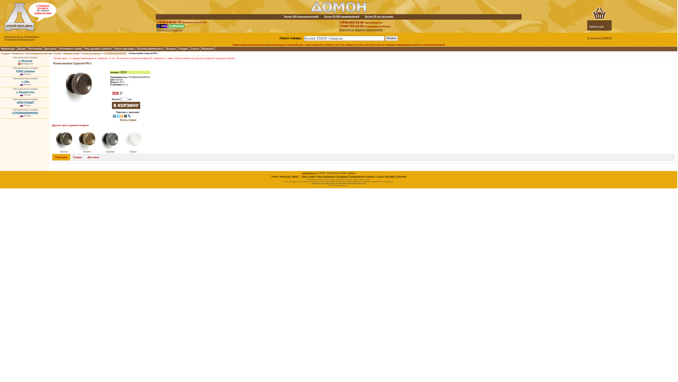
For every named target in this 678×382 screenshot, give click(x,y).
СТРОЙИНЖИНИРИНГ (115, 53)
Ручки (58, 53)
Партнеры (401, 176)
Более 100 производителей (301, 16)
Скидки (183, 48)
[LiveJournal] (129, 116)
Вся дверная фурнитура (39, 53)
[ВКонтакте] (114, 116)
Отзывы (171, 48)
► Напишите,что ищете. (43, 6)
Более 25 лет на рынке (379, 16)
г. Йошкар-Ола (25, 92)
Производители (357, 176)
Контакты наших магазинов (361, 30)
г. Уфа (25, 81)
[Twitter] (118, 116)
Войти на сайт (597, 26)
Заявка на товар (42, 13)
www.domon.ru (309, 173)
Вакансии (208, 48)
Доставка (50, 48)
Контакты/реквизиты (150, 48)
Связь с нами (308, 176)
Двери (22, 48)
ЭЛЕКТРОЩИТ (25, 102)
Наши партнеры (125, 48)
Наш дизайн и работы (98, 48)
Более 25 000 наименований (341, 16)
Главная (5, 53)
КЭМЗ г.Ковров (25, 71)
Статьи (195, 48)
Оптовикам (35, 48)
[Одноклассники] (122, 116)
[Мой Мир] (125, 116)
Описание (61, 157)
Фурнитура (8, 48)
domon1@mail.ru (169, 30)
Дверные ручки (71, 53)
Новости (370, 176)
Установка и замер (70, 48)
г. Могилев (25, 60)
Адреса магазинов (325, 176)
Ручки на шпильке (91, 53)
